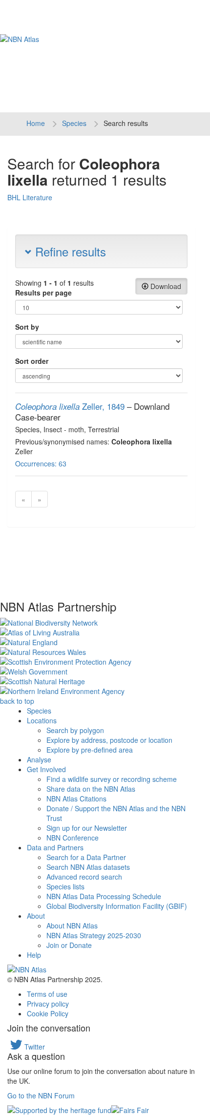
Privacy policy (48, 1004)
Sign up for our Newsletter (86, 828)
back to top (17, 701)
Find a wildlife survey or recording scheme (111, 779)
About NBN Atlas (72, 925)
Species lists (65, 886)
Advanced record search (84, 877)
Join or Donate (69, 945)
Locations (42, 720)
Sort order (31, 361)
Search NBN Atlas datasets (88, 867)
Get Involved (46, 769)
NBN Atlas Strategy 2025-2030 (93, 935)
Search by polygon (75, 730)
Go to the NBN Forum (41, 1095)
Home (35, 123)
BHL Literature (29, 197)
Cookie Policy (47, 1013)
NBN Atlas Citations (76, 798)
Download (164, 286)
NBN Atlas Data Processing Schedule (103, 896)
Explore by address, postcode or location (109, 740)
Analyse (39, 759)
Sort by (27, 327)
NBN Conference (72, 837)
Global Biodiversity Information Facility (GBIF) (116, 906)
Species (74, 123)
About (36, 916)
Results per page (43, 292)
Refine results (69, 251)
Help (34, 955)
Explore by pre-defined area (89, 750)
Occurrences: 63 (40, 463)
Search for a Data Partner (86, 857)
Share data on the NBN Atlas (90, 789)
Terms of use (47, 994)
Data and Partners (55, 847)
